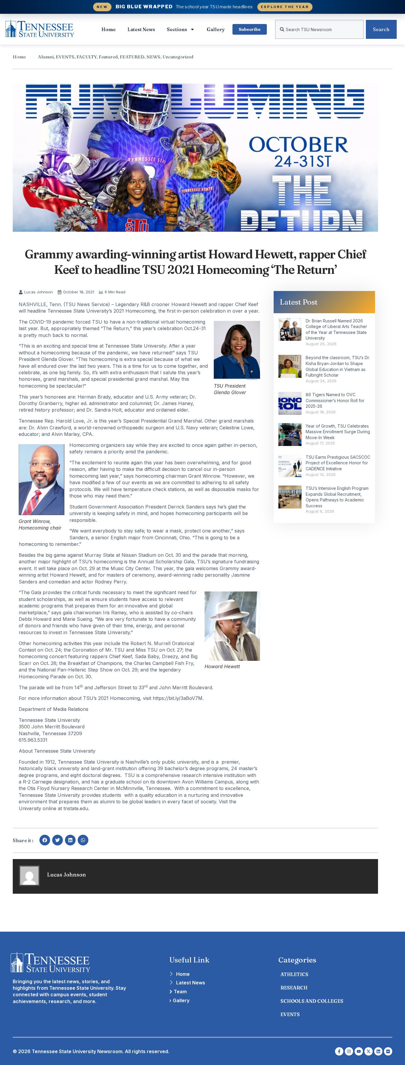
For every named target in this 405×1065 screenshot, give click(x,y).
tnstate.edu (75, 808)
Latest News (141, 29)
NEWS (153, 57)
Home (108, 29)
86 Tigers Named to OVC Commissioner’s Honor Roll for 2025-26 (335, 400)
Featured (108, 57)
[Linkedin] (378, 1051)
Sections (177, 29)
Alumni (46, 57)
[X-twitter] (368, 1051)
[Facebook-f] (339, 1051)
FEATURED (132, 57)
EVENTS (65, 57)
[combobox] (319, 29)
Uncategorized (177, 57)
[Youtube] (359, 1051)
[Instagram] (349, 1051)
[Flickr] (388, 1051)
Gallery (216, 29)
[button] (44, 840)
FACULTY (86, 57)
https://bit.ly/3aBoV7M (178, 698)
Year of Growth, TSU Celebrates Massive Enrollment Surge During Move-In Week (338, 431)
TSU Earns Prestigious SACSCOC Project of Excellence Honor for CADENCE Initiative (338, 463)
